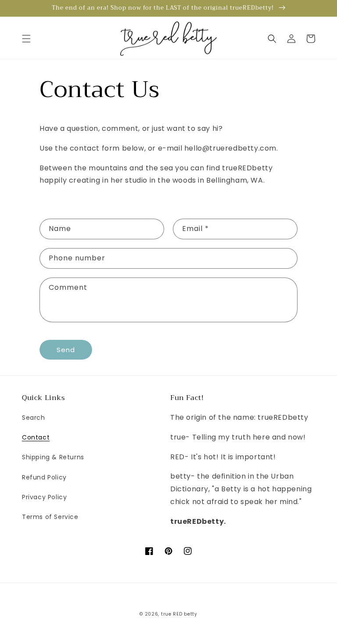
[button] (26, 38)
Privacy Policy (44, 497)
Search (33, 417)
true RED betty (179, 614)
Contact (36, 437)
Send (66, 349)
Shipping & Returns (53, 457)
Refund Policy (44, 477)
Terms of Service (50, 516)
